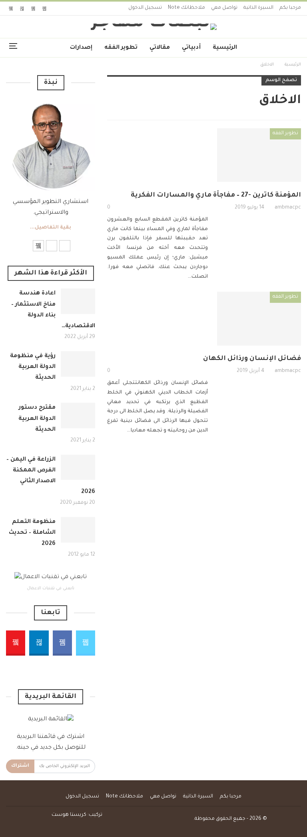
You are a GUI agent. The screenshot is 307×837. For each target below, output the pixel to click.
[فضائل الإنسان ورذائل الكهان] (259, 318)
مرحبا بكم (290, 8)
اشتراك (20, 766)
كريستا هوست (69, 815)
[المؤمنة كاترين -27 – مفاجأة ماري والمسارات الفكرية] (259, 155)
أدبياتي (191, 48)
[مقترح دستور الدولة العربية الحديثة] (78, 415)
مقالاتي (160, 48)
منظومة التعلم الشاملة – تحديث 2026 (32, 533)
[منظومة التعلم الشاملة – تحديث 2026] (78, 530)
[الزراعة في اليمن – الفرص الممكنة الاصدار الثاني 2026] (78, 467)
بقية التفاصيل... (50, 228)
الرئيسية (225, 48)
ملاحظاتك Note (186, 8)
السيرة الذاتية (258, 8)
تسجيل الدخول (145, 8)
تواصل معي (224, 8)
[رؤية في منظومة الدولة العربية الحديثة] (78, 364)
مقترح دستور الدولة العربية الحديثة (37, 419)
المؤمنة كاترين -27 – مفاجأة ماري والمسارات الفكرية (216, 195)
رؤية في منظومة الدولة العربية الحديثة (33, 367)
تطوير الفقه (121, 48)
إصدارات (81, 48)
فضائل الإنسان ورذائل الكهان (252, 358)
